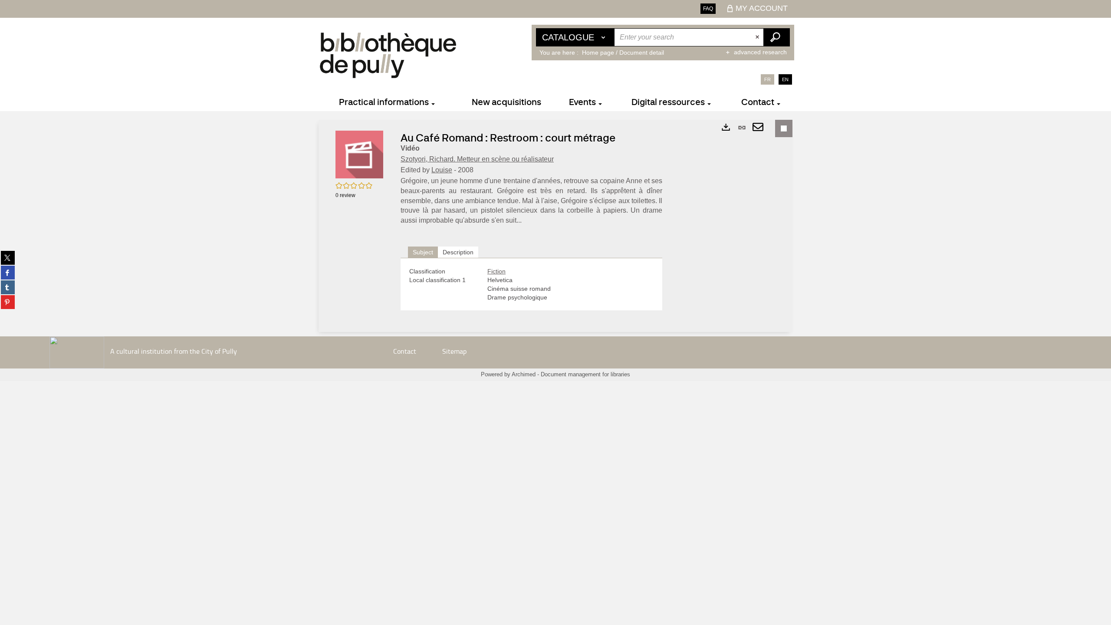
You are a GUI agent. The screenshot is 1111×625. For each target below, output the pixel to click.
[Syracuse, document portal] (388, 55)
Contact (404, 350)
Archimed (524, 374)
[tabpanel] (531, 284)
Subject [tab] (423, 252)
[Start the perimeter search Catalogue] (776, 37)
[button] (359, 154)
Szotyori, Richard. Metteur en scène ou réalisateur (477, 159)
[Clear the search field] (758, 37)
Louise (441, 170)
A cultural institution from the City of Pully (173, 350)
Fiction (496, 271)
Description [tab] (458, 252)
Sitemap (454, 350)
